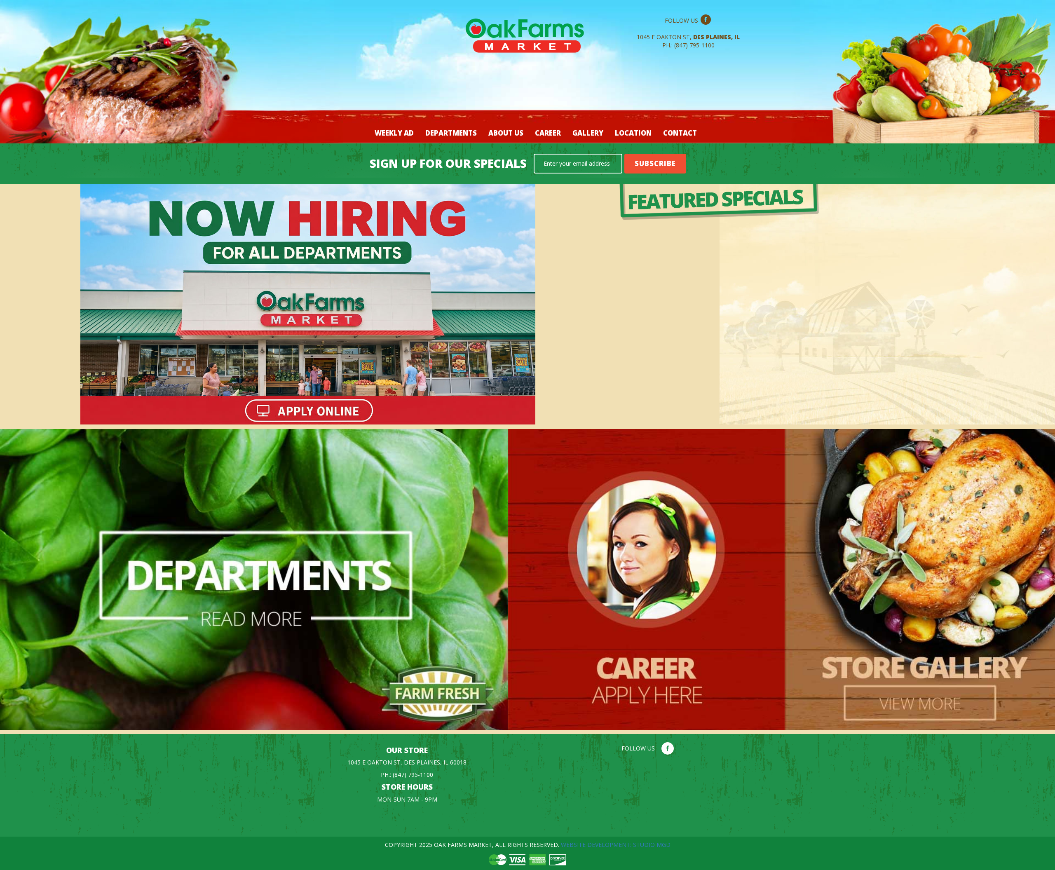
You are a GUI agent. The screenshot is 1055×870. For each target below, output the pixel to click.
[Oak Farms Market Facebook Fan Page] (706, 20)
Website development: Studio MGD (616, 845)
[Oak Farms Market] (528, 41)
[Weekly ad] (835, 202)
